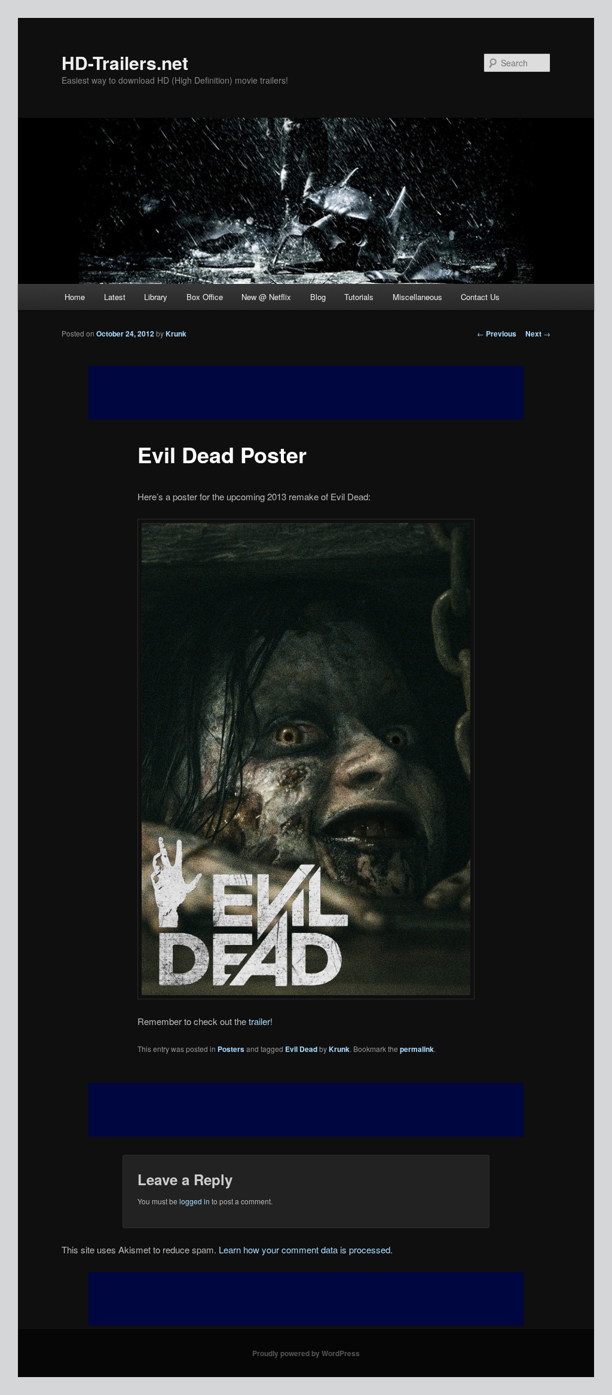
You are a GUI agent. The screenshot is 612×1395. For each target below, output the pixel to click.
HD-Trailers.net (125, 62)
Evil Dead (301, 1049)
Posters (231, 1049)
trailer (259, 1021)
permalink (417, 1049)
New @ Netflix (266, 296)
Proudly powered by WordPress (306, 1353)
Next (537, 333)
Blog (318, 296)
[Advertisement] (306, 1110)
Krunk (176, 333)
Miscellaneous (417, 296)
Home (75, 296)
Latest (115, 296)
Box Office (204, 296)
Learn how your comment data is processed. (306, 1249)
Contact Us (480, 296)
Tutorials (359, 296)
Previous (496, 333)
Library (155, 296)
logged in (194, 1201)
